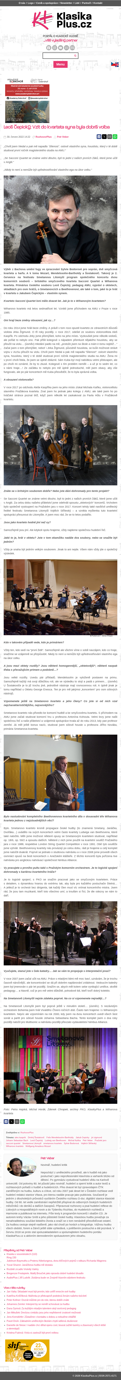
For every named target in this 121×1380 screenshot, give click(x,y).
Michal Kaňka (74, 1140)
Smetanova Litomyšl (31, 1143)
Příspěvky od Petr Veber (18, 1250)
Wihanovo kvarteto (14, 1146)
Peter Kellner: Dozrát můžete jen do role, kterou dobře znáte (38, 1300)
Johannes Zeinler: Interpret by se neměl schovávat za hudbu (38, 1304)
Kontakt (97, 3)
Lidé (77, 3)
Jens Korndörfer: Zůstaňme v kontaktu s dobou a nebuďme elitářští (41, 1317)
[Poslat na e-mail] (109, 136)
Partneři (86, 3)
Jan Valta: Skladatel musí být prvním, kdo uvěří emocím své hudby (41, 1291)
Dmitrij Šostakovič (36, 1137)
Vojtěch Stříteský (89, 1143)
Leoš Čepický (36, 1140)
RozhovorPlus (44, 137)
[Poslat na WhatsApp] (115, 136)
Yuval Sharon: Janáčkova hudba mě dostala (30, 1265)
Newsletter (66, 3)
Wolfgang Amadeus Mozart (38, 1146)
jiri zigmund (96, 1137)
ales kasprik (20, 1137)
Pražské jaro (100, 1140)
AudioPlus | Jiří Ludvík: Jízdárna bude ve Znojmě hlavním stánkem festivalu (46, 1277)
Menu (60, 64)
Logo (31, 3)
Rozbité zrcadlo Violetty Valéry (23, 1269)
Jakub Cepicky (82, 1137)
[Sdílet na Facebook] (99, 136)
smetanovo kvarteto (52, 1143)
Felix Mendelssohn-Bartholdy (60, 1137)
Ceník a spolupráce (47, 3)
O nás (22, 3)
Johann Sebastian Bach (17, 1140)
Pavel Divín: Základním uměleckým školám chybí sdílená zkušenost (42, 1321)
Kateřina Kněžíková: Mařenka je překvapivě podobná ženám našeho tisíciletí (46, 1296)
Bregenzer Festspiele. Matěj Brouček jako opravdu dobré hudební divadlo (45, 1273)
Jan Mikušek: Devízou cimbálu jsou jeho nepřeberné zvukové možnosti (44, 1312)
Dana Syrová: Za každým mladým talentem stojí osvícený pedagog (41, 1308)
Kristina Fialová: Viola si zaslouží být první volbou (32, 1332)
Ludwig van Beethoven (55, 1140)
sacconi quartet (13, 1143)
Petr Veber (63, 137)
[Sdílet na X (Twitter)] (104, 136)
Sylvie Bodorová (71, 1143)
